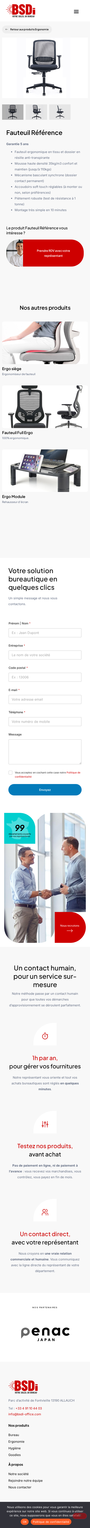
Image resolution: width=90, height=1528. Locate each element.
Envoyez (45, 790)
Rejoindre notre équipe (25, 1481)
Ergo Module (13, 496)
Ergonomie (16, 1442)
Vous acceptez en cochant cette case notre (47, 774)
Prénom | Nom (20, 623)
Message (15, 734)
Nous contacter (19, 1487)
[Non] (80, 1516)
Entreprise (17, 645)
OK (25, 1521)
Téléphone (17, 712)
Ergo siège (11, 368)
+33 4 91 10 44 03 (28, 1408)
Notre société (18, 1474)
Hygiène (14, 1448)
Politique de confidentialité (51, 1521)
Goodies (14, 1455)
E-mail (14, 690)
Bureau (13, 1435)
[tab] (13, 112)
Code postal (18, 667)
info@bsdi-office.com (24, 1414)
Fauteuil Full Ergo (17, 432)
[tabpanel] (45, 71)
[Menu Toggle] (76, 10)
